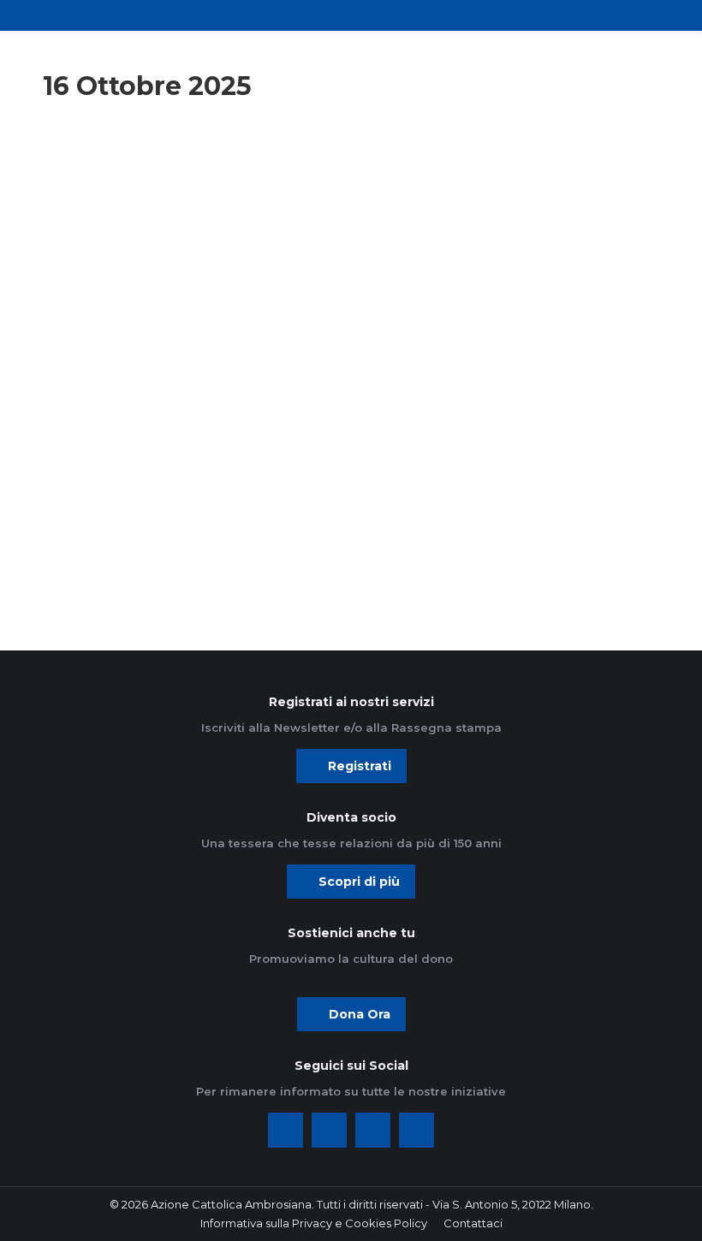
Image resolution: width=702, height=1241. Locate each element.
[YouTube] (416, 1130)
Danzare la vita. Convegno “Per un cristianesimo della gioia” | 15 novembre (178, 369)
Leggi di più (105, 557)
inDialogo (81, 193)
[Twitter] (329, 1130)
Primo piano (88, 217)
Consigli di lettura (101, 170)
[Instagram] (372, 1130)
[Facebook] (285, 1130)
